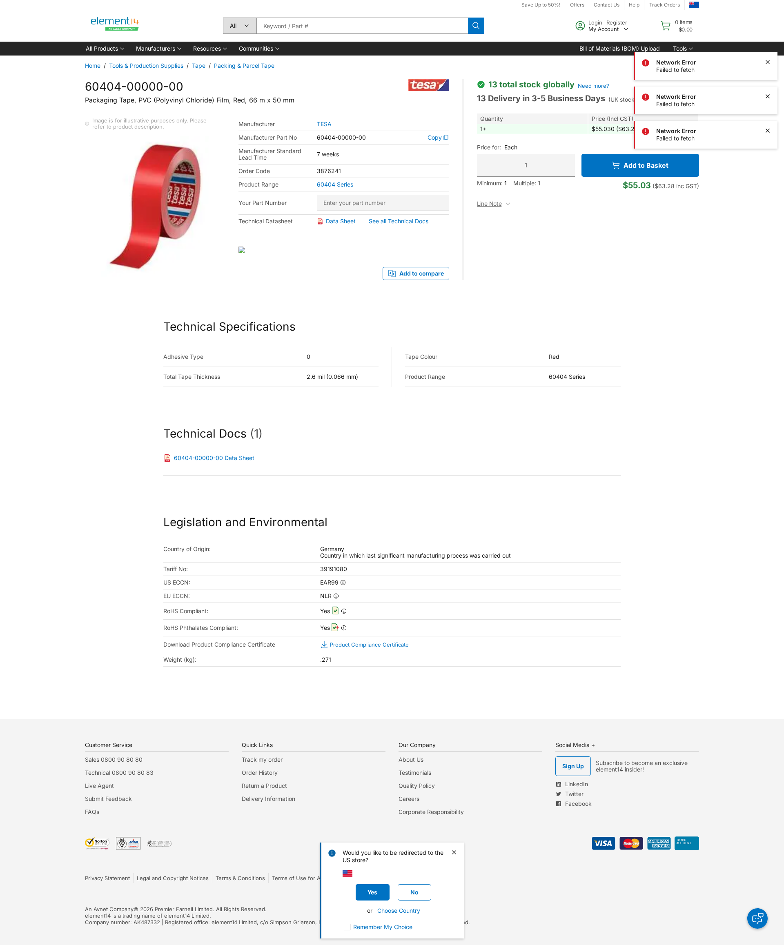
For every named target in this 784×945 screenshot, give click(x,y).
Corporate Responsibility (431, 811)
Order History (260, 772)
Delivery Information (268, 798)
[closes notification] (767, 28)
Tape (198, 65)
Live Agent (99, 785)
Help (634, 5)
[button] (104, 49)
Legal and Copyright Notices (173, 878)
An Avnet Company (109, 909)
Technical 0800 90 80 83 (119, 772)
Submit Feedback (108, 798)
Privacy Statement (107, 878)
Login (595, 22)
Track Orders (664, 5)
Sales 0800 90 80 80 (114, 759)
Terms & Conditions (240, 878)
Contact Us (606, 5)
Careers (409, 798)
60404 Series (335, 184)
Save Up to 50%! (540, 5)
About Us (411, 759)
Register (616, 22)
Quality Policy (417, 785)
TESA (324, 124)
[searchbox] (362, 26)
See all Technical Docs (398, 221)
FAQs (92, 811)
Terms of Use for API (298, 878)
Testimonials (415, 772)
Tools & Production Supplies (146, 65)
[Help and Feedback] (757, 918)
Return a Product (264, 785)
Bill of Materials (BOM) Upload (619, 48)
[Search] (476, 26)
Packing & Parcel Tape (244, 65)
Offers (577, 5)
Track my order (262, 759)
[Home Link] (115, 25)
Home (92, 65)
